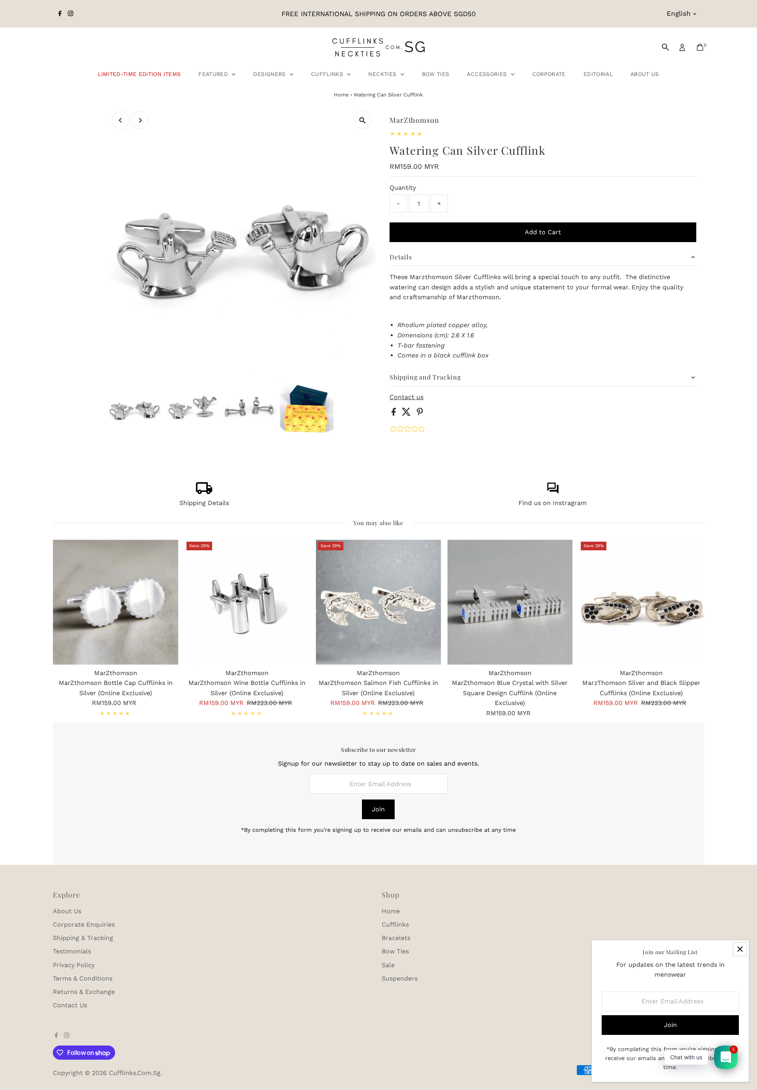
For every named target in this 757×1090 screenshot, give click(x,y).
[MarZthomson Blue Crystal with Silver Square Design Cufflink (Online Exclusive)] (509, 602)
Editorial (598, 74)
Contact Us (70, 1005)
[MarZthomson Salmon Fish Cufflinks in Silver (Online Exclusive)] (378, 602)
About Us (644, 74)
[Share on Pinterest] (420, 413)
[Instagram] (70, 13)
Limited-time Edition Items (139, 74)
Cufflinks (328, 74)
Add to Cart (543, 232)
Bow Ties (435, 74)
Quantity (403, 187)
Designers (270, 74)
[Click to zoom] (362, 120)
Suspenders (400, 978)
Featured (214, 74)
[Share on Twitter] (407, 413)
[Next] (140, 120)
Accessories (488, 74)
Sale (388, 965)
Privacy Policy (74, 965)
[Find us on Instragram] (553, 492)
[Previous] (120, 120)
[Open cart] (700, 47)
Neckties (383, 74)
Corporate (549, 74)
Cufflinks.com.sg (134, 1073)
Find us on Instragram (552, 503)
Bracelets (396, 938)
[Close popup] (740, 949)
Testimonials (72, 951)
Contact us (406, 397)
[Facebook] (59, 13)
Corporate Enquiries (84, 924)
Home (341, 95)
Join (378, 809)
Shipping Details (204, 503)
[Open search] (665, 47)
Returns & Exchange (84, 992)
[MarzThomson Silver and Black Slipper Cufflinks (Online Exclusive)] (641, 602)
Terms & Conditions (82, 978)
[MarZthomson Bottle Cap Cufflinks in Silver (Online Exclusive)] (115, 602)
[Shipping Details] (204, 492)
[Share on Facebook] (395, 413)
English (679, 13)
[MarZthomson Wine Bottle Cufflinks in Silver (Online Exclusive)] (247, 602)
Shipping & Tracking (83, 938)
